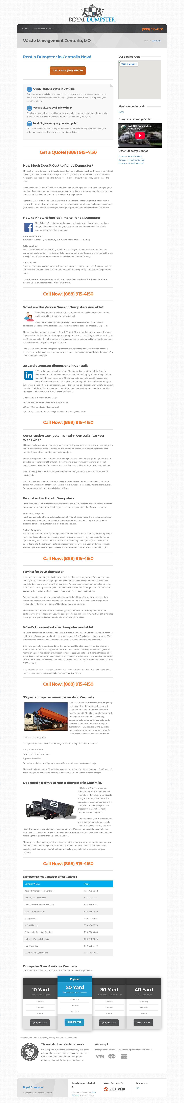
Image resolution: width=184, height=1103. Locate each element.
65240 (121, 112)
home (146, 41)
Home (25, 29)
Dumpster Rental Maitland (130, 156)
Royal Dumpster (33, 1087)
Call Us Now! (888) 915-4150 (68, 70)
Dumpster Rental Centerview (131, 160)
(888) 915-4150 (152, 29)
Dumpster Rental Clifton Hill (130, 163)
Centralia (156, 41)
